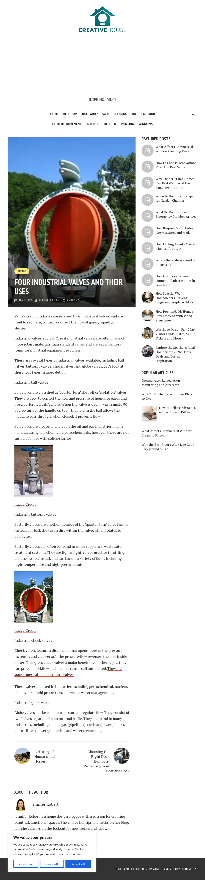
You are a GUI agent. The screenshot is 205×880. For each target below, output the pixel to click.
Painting (127, 123)
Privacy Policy (171, 869)
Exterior (148, 113)
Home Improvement (67, 123)
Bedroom (70, 113)
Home (54, 113)
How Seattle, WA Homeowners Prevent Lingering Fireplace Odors (174, 297)
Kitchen (110, 123)
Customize (26, 864)
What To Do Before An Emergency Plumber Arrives (176, 214)
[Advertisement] (102, 66)
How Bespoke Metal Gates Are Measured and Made (174, 230)
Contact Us (189, 869)
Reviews (22, 271)
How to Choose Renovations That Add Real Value (176, 165)
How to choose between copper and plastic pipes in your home (175, 280)
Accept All (78, 864)
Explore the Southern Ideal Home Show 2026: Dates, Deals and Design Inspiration (175, 354)
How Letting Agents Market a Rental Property (176, 246)
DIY (134, 113)
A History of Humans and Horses (44, 756)
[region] (52, 851)
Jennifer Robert (51, 300)
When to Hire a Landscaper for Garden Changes (175, 198)
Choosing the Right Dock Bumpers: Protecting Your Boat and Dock (107, 761)
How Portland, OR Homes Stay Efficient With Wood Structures (174, 315)
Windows (146, 123)
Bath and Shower (95, 113)
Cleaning (120, 113)
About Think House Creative (142, 869)
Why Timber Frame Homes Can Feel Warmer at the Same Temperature (175, 183)
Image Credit (25, 504)
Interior (92, 123)
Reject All (52, 864)
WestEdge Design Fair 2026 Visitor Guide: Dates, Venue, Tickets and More (176, 333)
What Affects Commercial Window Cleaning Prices (174, 148)
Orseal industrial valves (75, 338)
